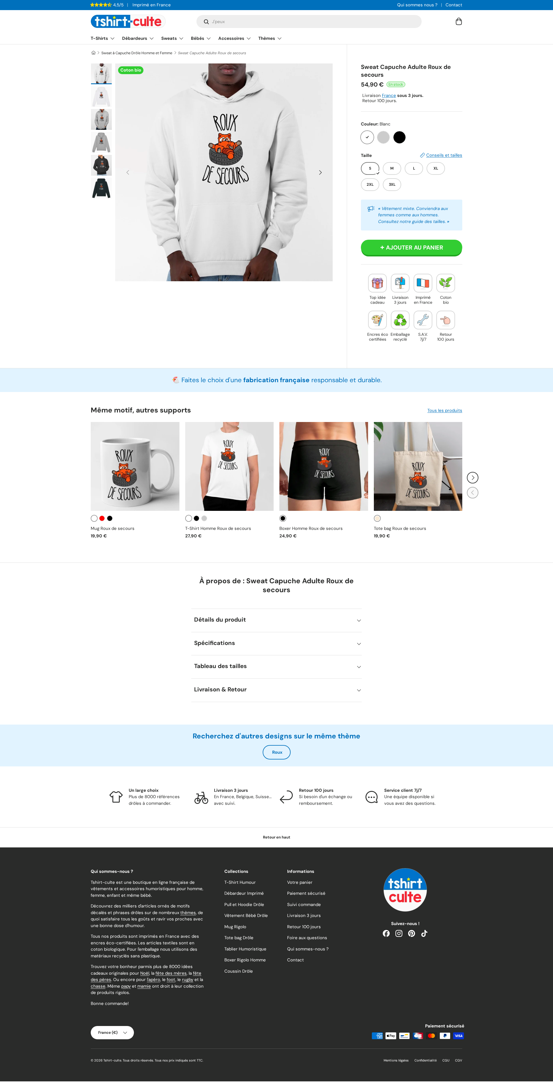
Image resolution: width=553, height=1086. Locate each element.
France (389, 95)
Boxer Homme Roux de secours (311, 528)
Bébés (197, 38)
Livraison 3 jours (304, 915)
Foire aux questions (307, 938)
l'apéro (153, 979)
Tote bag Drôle (238, 938)
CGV (458, 1060)
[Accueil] (93, 53)
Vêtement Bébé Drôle (246, 915)
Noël (144, 973)
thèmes (188, 913)
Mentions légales (396, 1060)
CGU (445, 1060)
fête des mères (171, 973)
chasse (98, 986)
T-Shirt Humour (240, 882)
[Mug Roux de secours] (135, 466)
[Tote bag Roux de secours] (418, 466)
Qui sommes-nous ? (308, 949)
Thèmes (266, 38)
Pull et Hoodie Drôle (244, 904)
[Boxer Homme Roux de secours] (323, 466)
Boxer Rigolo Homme (245, 960)
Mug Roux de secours (113, 528)
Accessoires (231, 38)
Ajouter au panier (414, 247)
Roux (277, 752)
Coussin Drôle (238, 971)
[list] (224, 172)
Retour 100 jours (304, 927)
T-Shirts (99, 38)
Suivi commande (304, 904)
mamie (144, 986)
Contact (454, 5)
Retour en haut (276, 837)
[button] (458, 21)
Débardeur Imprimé (244, 893)
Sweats (169, 38)
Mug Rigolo (235, 927)
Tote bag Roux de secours (400, 528)
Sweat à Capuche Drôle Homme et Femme (136, 52)
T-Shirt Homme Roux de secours (218, 528)
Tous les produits (444, 410)
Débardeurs (134, 38)
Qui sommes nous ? (417, 5)
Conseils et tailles (444, 155)
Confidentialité (425, 1060)
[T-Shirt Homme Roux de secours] (229, 466)
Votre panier (300, 882)
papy (126, 986)
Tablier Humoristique (245, 949)
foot (171, 979)
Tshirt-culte (112, 1060)
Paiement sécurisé (306, 893)
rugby (187, 979)
